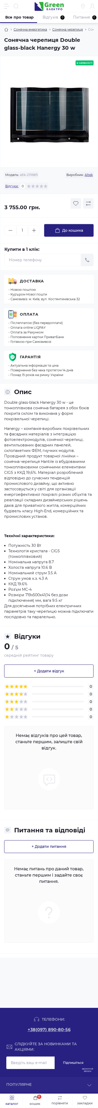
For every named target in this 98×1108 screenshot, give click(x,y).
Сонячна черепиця (67, 29)
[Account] (92, 6)
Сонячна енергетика (30, 29)
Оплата (29, 314)
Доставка (32, 281)
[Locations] (82, 6)
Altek (89, 175)
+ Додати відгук (49, 671)
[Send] (87, 260)
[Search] (16, 6)
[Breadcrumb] (6, 29)
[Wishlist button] (76, 203)
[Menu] (6, 6)
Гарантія (30, 357)
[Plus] (34, 230)
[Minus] (10, 230)
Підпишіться (73, 1063)
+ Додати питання (49, 846)
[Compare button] (88, 203)
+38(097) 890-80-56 (49, 1029)
